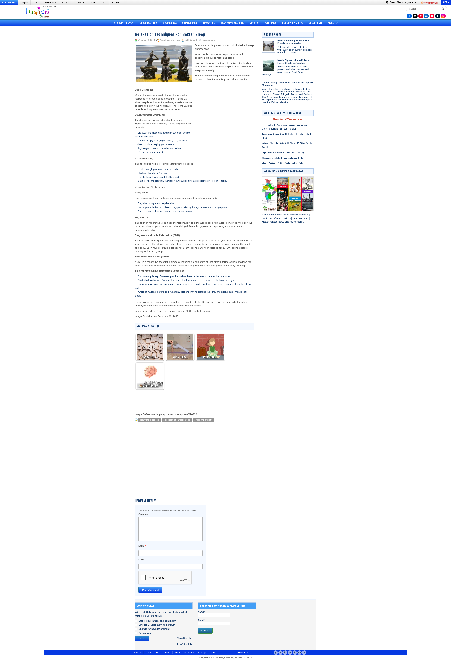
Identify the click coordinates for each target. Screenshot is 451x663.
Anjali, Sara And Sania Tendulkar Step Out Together (285, 152)
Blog (105, 2)
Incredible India (148, 23)
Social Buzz (170, 23)
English (24, 2)
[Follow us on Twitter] (415, 16)
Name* (201, 611)
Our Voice (66, 2)
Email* (201, 620)
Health (266, 221)
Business (267, 218)
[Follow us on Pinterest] (420, 16)
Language (402, 2)
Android (244, 652)
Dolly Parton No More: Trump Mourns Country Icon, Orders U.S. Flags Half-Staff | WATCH (285, 126)
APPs (446, 2)
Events (115, 2)
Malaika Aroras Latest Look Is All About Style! (282, 158)
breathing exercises (149, 420)
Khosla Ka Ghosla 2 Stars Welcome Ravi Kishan (283, 163)
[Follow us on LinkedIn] (426, 16)
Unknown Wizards (292, 23)
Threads (80, 2)
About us (138, 652)
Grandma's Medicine (170, 40)
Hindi (36, 2)
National (304, 214)
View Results (184, 638)
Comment (144, 514)
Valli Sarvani (191, 40)
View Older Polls (184, 644)
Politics (287, 218)
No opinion (145, 633)
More (331, 23)
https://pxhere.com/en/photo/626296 (176, 414)
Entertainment (301, 218)
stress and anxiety (203, 420)
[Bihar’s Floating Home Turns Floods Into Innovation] (268, 46)
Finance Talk (189, 23)
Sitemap (202, 652)
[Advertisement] (16, 82)
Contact (213, 652)
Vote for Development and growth (157, 625)
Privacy (167, 652)
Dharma (93, 2)
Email (142, 559)
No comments (208, 40)
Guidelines (189, 652)
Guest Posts (315, 23)
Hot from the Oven (123, 23)
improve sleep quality (234, 79)
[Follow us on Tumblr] (437, 16)
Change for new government (154, 629)
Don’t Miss (270, 23)
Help (158, 652)
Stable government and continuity (157, 620)
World (277, 218)
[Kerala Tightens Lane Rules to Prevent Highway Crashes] (268, 65)
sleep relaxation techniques (176, 420)
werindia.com (275, 214)
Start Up (254, 23)
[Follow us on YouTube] (432, 16)
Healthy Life (50, 2)
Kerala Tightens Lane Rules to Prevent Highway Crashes (293, 61)
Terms (177, 652)
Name (142, 546)
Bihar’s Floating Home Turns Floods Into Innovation (293, 42)
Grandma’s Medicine (232, 23)
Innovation (208, 23)
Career (149, 652)
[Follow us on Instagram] (443, 16)
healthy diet (178, 292)
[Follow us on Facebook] (409, 16)
